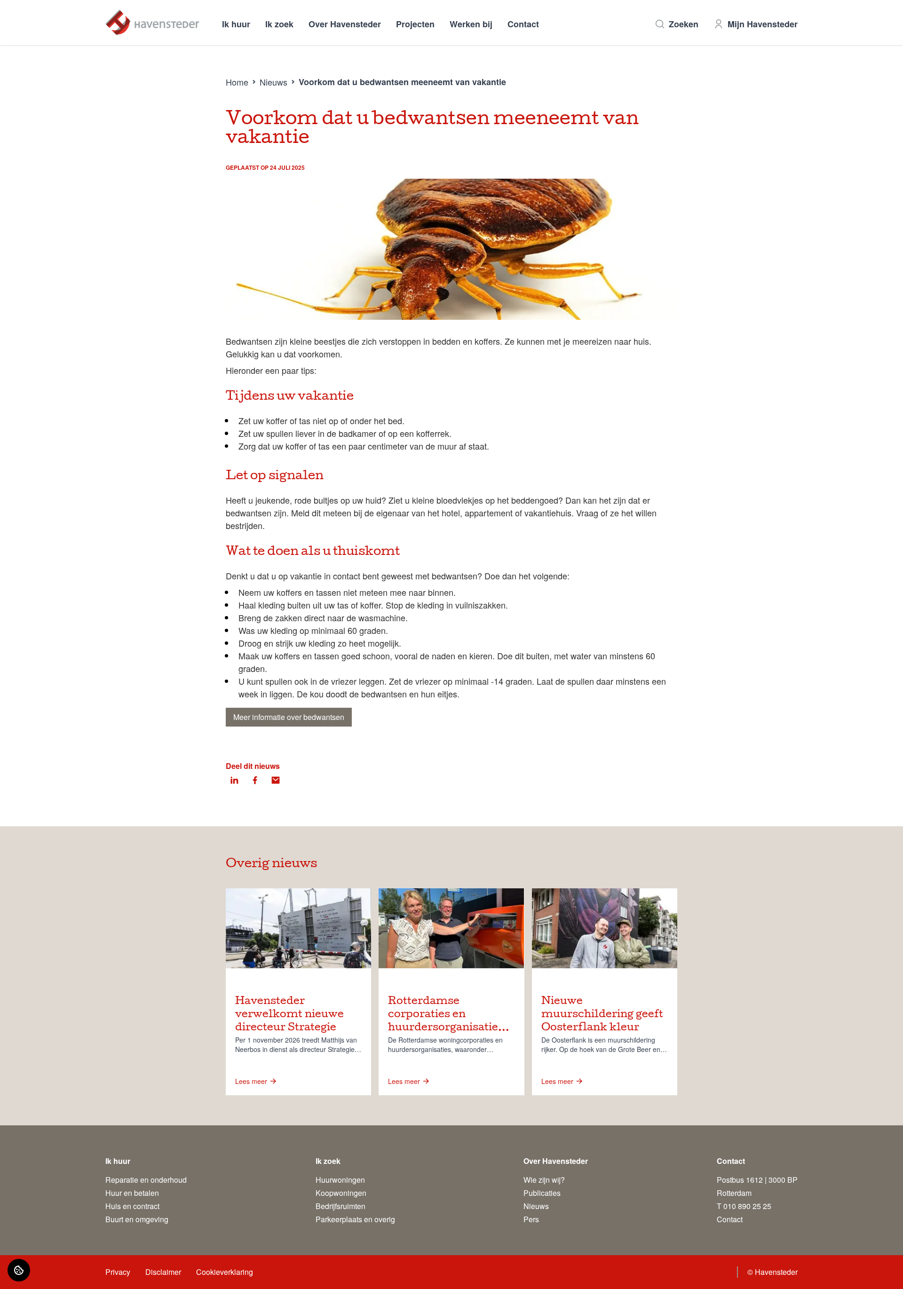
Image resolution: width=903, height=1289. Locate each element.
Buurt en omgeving (136, 1219)
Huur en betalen (132, 1192)
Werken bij (471, 24)
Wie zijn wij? (544, 1179)
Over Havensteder (345, 24)
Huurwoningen (340, 1179)
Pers (531, 1219)
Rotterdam (734, 1192)
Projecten (415, 24)
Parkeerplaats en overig (355, 1219)
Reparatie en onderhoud (146, 1179)
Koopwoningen (341, 1192)
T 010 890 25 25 (744, 1206)
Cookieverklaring (224, 1271)
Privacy (117, 1271)
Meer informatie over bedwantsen (288, 717)
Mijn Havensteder (763, 24)
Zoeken (683, 24)
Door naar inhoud (37, 13)
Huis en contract (132, 1206)
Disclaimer (163, 1271)
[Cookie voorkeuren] (19, 1270)
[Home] (152, 23)
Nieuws (273, 82)
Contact (523, 24)
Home (237, 82)
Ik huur (236, 24)
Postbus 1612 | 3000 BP (757, 1179)
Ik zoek (279, 24)
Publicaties (542, 1192)
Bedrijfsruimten (340, 1206)
